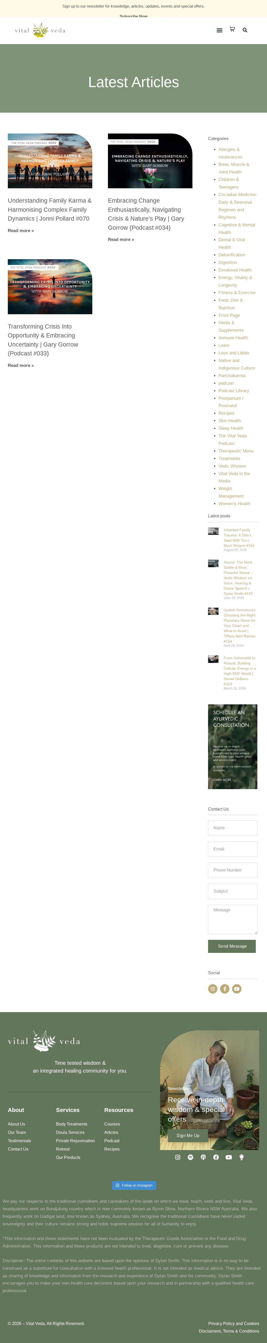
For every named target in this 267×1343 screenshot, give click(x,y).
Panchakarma (232, 375)
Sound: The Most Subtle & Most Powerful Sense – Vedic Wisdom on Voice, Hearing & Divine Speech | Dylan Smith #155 (238, 578)
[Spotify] (190, 1157)
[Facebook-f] (224, 989)
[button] (219, 30)
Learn (224, 345)
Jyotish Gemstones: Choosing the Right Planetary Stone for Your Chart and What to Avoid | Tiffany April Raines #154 (240, 625)
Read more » (21, 230)
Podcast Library (234, 390)
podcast (226, 383)
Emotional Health (235, 270)
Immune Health (233, 337)
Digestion (228, 262)
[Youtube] (236, 989)
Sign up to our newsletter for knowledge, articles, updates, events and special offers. (133, 6)
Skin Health (230, 420)
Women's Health (234, 503)
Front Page (229, 315)
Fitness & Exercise (237, 292)
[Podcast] (203, 1157)
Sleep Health (231, 428)
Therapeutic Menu (236, 451)
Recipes (226, 413)
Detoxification (232, 254)
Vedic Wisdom (232, 466)
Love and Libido (234, 352)
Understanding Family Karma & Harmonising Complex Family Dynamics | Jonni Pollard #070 (50, 209)
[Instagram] (212, 989)
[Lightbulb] (241, 1157)
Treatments (229, 458)
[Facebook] (216, 1157)
